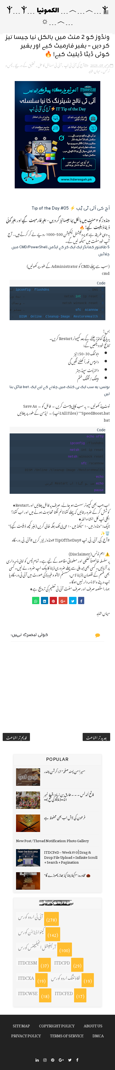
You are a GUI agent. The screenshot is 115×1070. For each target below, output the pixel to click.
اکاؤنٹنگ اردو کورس (65, 977)
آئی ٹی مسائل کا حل (50, 64)
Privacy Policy (26, 1034)
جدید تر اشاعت (96, 737)
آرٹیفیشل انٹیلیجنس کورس (37, 947)
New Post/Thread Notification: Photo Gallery (52, 839)
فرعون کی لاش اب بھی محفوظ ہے (64, 816)
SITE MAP (21, 1024)
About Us (93, 1024)
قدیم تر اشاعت (16, 737)
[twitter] (70, 1059)
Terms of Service (66, 1034)
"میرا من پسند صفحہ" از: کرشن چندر (64, 770)
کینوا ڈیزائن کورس (31, 931)
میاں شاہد (94, 70)
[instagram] (45, 1059)
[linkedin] (37, 1059)
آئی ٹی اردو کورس (30, 916)
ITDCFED (64, 992)
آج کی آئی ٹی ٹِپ (74, 64)
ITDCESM (27, 962)
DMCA (98, 1034)
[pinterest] (53, 1059)
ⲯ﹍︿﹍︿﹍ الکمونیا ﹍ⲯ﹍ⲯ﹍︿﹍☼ (57, 16)
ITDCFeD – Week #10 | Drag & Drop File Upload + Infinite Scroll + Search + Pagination (70, 856)
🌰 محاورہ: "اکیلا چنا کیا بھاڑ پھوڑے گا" (67, 874)
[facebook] (77, 1059)
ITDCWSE (28, 992)
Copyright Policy (57, 1024)
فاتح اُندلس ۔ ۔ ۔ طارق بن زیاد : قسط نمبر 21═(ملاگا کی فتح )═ (69, 796)
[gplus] (61, 1059)
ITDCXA (26, 977)
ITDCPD (62, 962)
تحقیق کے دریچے (25, 64)
